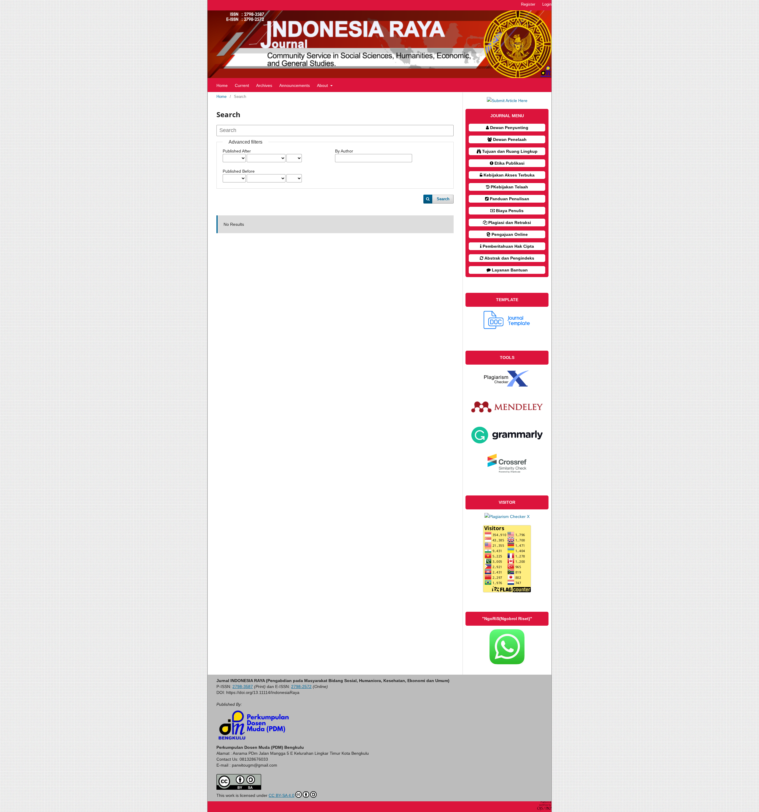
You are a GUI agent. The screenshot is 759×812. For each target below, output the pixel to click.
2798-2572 (301, 686)
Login (546, 4)
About (323, 85)
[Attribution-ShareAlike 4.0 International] (238, 788)
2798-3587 (242, 686)
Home (222, 85)
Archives (264, 85)
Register (528, 4)
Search (443, 199)
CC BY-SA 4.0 (281, 795)
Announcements (294, 85)
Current (242, 85)
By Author (344, 151)
